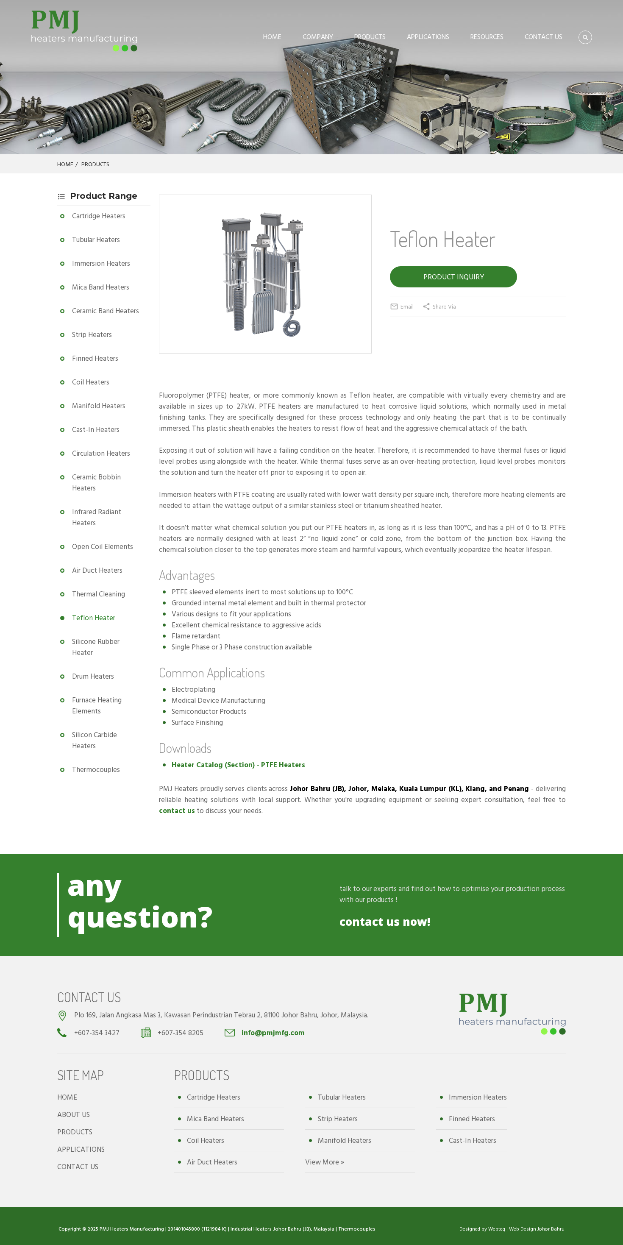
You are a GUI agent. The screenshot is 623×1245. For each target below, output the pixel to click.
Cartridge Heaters (98, 215)
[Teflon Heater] (265, 335)
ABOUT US (73, 1114)
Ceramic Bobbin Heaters (96, 482)
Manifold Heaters (98, 405)
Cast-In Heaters (96, 429)
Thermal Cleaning (98, 593)
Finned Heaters (95, 358)
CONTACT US (543, 36)
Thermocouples (96, 769)
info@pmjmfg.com (273, 1032)
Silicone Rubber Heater (96, 646)
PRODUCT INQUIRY (453, 276)
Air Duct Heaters (97, 570)
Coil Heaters (90, 381)
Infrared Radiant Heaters (96, 517)
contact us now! (384, 921)
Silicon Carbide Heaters (94, 740)
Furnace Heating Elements (97, 705)
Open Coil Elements (102, 546)
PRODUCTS (370, 36)
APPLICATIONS (428, 36)
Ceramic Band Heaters (105, 310)
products (380, 899)
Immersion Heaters (101, 263)
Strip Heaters (92, 334)
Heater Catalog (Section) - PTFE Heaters (238, 764)
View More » (324, 1161)
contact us (177, 810)
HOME (272, 36)
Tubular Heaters (96, 239)
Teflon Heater (93, 617)
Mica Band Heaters (100, 286)
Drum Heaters (93, 676)
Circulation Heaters (101, 453)
